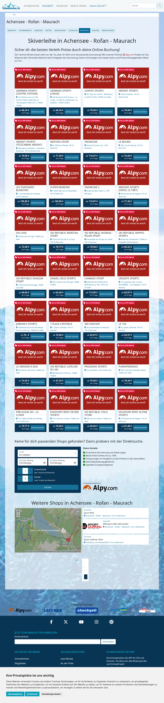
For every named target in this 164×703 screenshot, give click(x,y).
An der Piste (67, 663)
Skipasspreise (60, 30)
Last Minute (67, 658)
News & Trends (78, 5)
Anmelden (109, 641)
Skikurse (95, 30)
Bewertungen (108, 30)
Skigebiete (47, 5)
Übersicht (12, 30)
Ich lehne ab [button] (32, 694)
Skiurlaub (61, 5)
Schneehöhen (31, 5)
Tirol (14, 15)
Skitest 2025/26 (97, 5)
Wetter (48, 30)
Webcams (39, 30)
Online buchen (37, 111)
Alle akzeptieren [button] (15, 694)
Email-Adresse (21, 636)
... (7, 15)
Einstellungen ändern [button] (51, 694)
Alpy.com (129, 54)
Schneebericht (25, 30)
